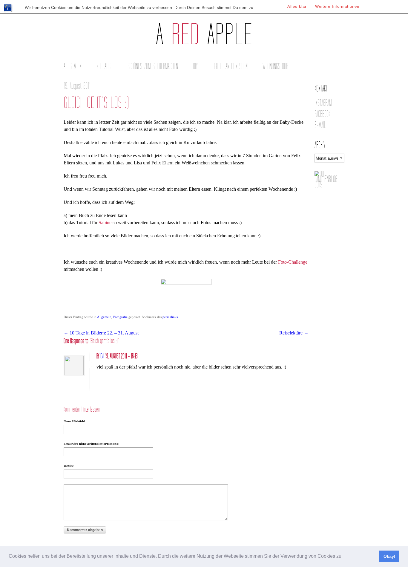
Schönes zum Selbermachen (153, 66)
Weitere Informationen (337, 6)
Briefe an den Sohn (230, 66)
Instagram (323, 103)
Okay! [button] (389, 556)
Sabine (105, 222)
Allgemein (73, 66)
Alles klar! (297, 6)
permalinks (170, 317)
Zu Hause (104, 66)
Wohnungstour (275, 66)
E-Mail (320, 125)
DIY (195, 66)
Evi (102, 356)
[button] (345, 557)
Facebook (322, 114)
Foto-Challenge (292, 262)
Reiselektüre (294, 332)
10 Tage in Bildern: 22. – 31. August (101, 332)
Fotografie (120, 317)
